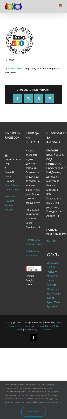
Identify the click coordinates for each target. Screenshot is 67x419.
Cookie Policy (31, 329)
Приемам (33, 411)
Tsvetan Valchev (15, 68)
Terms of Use (28, 326)
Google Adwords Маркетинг (53, 285)
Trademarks (46, 329)
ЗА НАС (51, 241)
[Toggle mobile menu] (60, 5)
